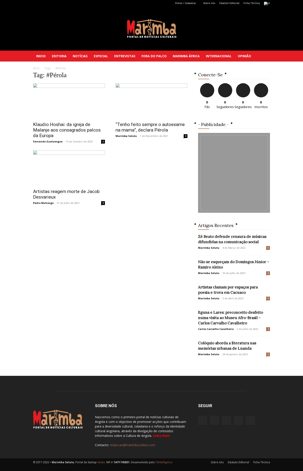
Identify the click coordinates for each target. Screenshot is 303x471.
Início (36, 68)
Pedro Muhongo (43, 203)
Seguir (225, 85)
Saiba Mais (161, 436)
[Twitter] (58, 3)
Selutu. (101, 462)
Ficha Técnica (252, 3)
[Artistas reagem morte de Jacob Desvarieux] (69, 168)
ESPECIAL (101, 56)
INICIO (41, 56)
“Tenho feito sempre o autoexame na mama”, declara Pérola (150, 127)
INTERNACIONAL (219, 56)
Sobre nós (209, 3)
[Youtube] (65, 3)
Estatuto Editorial (229, 3)
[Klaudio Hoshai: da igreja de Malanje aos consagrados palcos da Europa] (69, 101)
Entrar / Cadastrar (185, 3)
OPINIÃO (244, 56)
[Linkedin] (51, 3)
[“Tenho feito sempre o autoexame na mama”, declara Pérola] (151, 101)
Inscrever (261, 85)
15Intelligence (163, 462)
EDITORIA (59, 56)
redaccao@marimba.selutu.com (132, 445)
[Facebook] (36, 3)
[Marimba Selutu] (151, 28)
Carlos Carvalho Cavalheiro (216, 329)
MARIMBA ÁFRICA (186, 56)
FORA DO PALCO (154, 56)
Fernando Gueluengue (48, 141)
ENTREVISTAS (124, 56)
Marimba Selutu (126, 136)
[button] (264, 56)
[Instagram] (43, 3)
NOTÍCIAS (80, 56)
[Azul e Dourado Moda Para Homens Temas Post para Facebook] (234, 173)
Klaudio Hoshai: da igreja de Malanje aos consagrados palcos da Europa (67, 130)
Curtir (207, 85)
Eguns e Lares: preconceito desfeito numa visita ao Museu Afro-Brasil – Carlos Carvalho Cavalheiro (230, 317)
